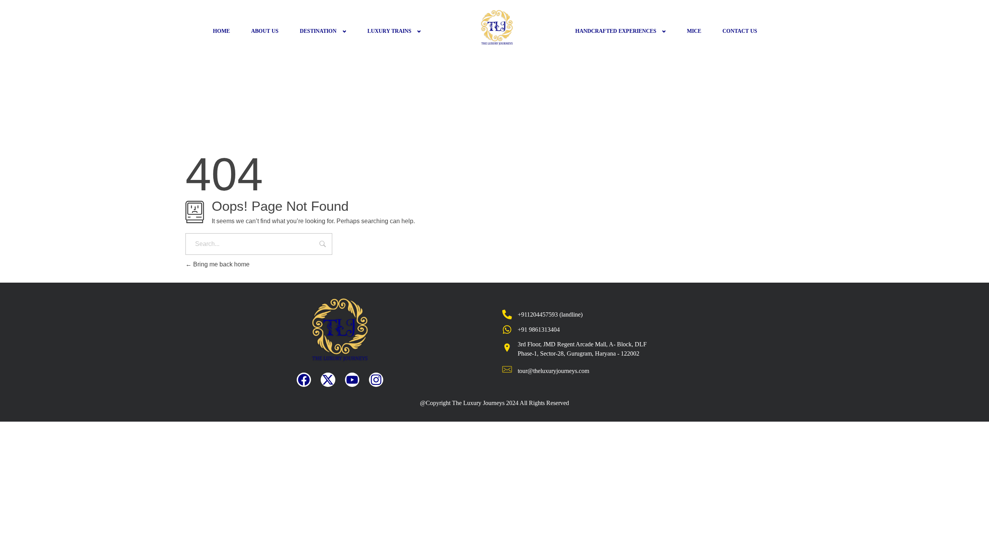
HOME (221, 31)
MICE (694, 31)
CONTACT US (739, 31)
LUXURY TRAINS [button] (389, 31)
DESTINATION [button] (318, 31)
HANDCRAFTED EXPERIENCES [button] (615, 31)
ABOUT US (265, 31)
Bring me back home (221, 264)
